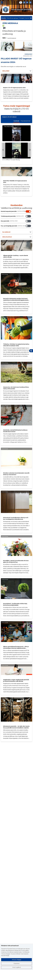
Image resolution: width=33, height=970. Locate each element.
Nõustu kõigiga (16, 959)
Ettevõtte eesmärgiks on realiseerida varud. (13, 66)
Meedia (3, 18)
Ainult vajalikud (16, 967)
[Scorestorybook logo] (2, 2)
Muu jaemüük (9, 221)
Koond (27, 18)
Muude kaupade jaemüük (13, 211)
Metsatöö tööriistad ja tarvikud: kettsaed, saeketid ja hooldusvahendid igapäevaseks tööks (15, 300)
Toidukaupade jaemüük (12, 216)
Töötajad (21, 18)
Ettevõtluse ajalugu (12, 18)
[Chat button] (24, 2)
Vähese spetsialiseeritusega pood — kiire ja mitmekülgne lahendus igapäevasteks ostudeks (16, 648)
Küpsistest (16, 963)
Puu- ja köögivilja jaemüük (13, 226)
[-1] (3, 150)
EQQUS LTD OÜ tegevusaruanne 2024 (14, 87)
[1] (30, 150)
